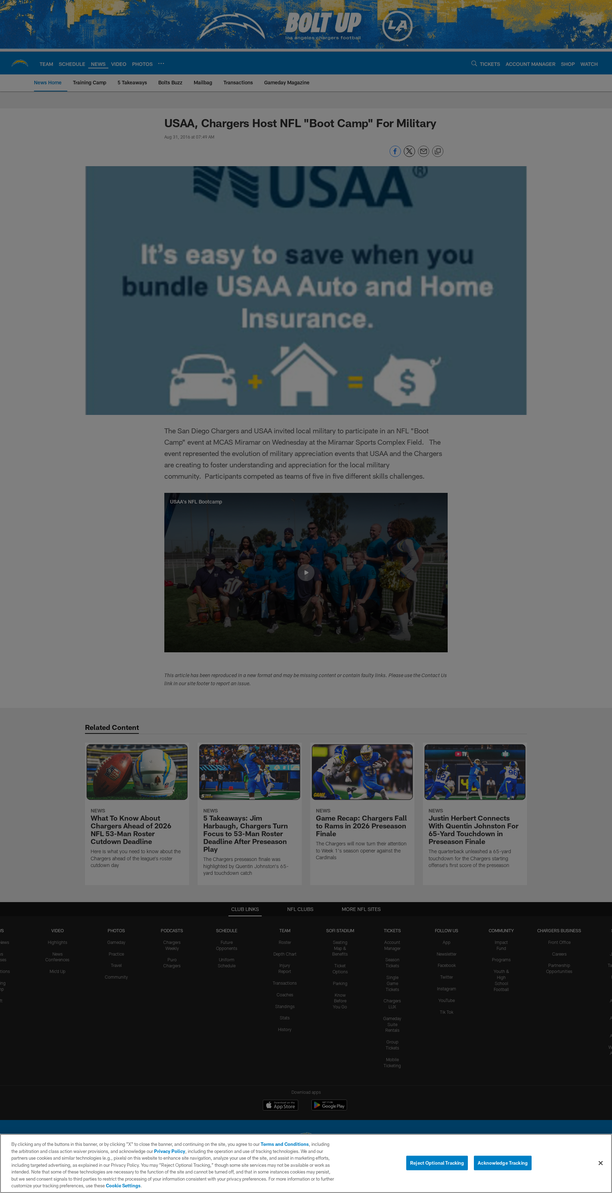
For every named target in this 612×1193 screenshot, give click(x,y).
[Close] (600, 1163)
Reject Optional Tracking (437, 1162)
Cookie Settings (123, 1185)
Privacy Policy (169, 1151)
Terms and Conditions (285, 1144)
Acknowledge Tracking (503, 1162)
